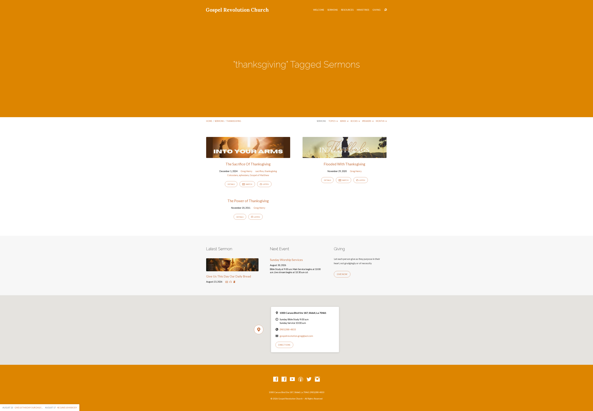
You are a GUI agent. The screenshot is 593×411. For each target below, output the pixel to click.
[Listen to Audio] (230, 282)
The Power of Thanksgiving (248, 201)
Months (380, 121)
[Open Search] (385, 10)
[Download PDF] (234, 282)
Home (209, 121)
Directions (284, 345)
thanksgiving (233, 121)
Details (231, 184)
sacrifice (259, 171)
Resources (347, 10)
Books (354, 121)
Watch (248, 184)
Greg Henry (246, 171)
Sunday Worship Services (286, 260)
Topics (332, 121)
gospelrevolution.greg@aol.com (296, 335)
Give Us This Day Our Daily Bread (228, 276)
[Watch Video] (226, 282)
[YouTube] (292, 379)
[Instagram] (317, 379)
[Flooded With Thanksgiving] (345, 155)
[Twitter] (309, 379)
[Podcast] (300, 379)
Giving (376, 10)
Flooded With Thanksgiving (344, 164)
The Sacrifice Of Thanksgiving (248, 164)
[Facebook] (275, 379)
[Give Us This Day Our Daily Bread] (232, 268)
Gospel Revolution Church (237, 10)
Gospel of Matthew (259, 175)
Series (343, 121)
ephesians (244, 175)
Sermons (332, 10)
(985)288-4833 (288, 329)
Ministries (363, 10)
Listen (266, 184)
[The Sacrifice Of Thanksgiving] (248, 155)
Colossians (232, 175)
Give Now (342, 274)
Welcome (318, 10)
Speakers (366, 121)
